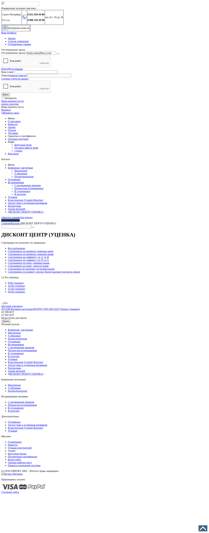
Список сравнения (18, 41)
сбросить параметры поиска (16, 217)
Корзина (6, 109)
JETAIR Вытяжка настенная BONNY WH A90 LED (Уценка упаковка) (40, 309)
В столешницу (22, 191)
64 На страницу (16, 291)
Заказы (12, 38)
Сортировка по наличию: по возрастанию (31, 268)
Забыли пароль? (18, 75)
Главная (5, 223)
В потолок (20, 194)
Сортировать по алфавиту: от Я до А (28, 260)
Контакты (13, 153)
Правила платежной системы (24, 465)
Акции (12, 127)
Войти (4, 68)
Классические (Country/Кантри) (25, 200)
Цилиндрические (24, 176)
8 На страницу (16, 283)
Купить (6, 321)
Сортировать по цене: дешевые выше (28, 263)
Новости (12, 124)
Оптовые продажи (18, 139)
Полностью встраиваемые (28, 188)
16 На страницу (16, 285)
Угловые (12, 197)
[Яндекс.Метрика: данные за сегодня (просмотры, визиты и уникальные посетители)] (12, 474)
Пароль (5, 75)
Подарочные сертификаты (22, 456)
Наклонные (20, 170)
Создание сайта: (10, 492)
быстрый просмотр (12, 306)
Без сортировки (16, 248)
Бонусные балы (23, 144)
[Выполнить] (58, 53)
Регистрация (15, 68)
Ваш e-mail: (7, 72)
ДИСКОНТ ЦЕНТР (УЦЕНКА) (25, 211)
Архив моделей (16, 209)
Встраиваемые (16, 182)
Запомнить (11, 98)
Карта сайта (14, 459)
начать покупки (10, 104)
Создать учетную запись (14, 78)
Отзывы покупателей (20, 447)
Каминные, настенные (20, 167)
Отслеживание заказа (13, 52)
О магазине (14, 121)
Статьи (18, 150)
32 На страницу (16, 288)
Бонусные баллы (17, 453)
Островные (14, 179)
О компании (15, 442)
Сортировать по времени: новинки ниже (30, 251)
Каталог (15, 223)
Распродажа (14, 206)
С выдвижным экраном (27, 185)
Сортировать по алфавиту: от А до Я (28, 257)
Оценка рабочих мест (20, 462)
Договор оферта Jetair (26, 147)
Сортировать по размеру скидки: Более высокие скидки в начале (44, 271)
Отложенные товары (19, 44)
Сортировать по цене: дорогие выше (28, 266)
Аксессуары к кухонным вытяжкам (27, 203)
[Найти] (33, 227)
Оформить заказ (10, 112)
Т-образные (20, 173)
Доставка (13, 133)
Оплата (12, 130)
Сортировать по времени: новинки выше (31, 254)
